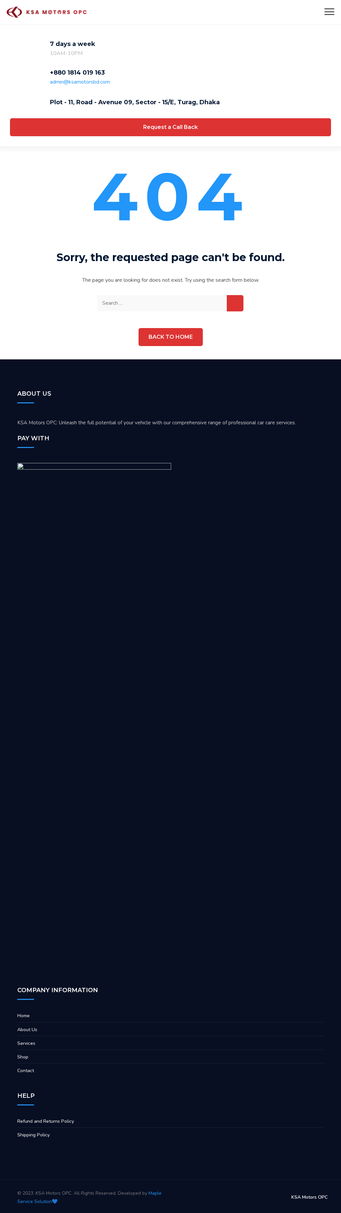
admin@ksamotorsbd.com (80, 82)
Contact (25, 1070)
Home (23, 1015)
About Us (27, 1029)
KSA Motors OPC (309, 1197)
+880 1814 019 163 (77, 72)
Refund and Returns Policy (45, 1121)
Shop (22, 1057)
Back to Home (171, 337)
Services (26, 1043)
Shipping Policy (33, 1135)
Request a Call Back (170, 127)
